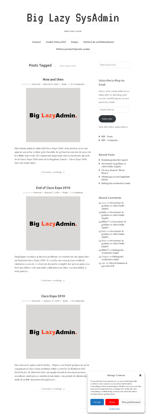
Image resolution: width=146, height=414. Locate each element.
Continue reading (53, 172)
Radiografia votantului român (116, 183)
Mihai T (105, 221)
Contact (36, 42)
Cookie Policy (114, 409)
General (36, 84)
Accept (97, 402)
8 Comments (78, 301)
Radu (64, 84)
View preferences (131, 402)
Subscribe (107, 118)
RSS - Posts (107, 136)
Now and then (53, 79)
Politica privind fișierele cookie (73, 49)
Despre (74, 42)
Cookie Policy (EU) (56, 42)
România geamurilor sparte (115, 160)
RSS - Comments (110, 140)
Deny (112, 402)
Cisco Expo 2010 (53, 296)
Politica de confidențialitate (98, 42)
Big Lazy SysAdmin (73, 17)
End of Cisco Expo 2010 (53, 187)
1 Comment (77, 192)
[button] (140, 375)
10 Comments (77, 84)
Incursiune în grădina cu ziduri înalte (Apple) (113, 206)
